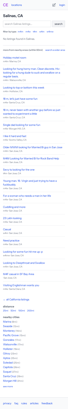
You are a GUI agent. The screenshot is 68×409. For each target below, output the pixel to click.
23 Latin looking (12, 218)
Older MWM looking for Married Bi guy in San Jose (32, 147)
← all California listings (16, 299)
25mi (5, 310)
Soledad (8, 362)
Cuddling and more (14, 207)
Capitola (8, 367)
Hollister (8, 349)
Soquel (7, 371)
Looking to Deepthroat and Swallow (24, 263)
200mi (30, 310)
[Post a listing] (54, 5)
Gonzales (8, 340)
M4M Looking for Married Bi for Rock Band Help (31, 158)
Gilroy (6, 353)
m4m (20, 31)
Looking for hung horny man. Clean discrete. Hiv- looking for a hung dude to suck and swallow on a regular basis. (31, 72)
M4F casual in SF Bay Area (18, 274)
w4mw (50, 31)
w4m (41, 31)
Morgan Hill (9, 380)
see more (8, 386)
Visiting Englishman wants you (21, 285)
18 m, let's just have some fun (20, 98)
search (59, 24)
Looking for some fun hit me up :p (23, 251)
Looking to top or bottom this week (23, 87)
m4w (28, 31)
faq (16, 403)
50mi (13, 310)
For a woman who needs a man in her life (27, 195)
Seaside (7, 326)
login (62, 5)
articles (34, 403)
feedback (47, 403)
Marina (7, 321)
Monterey (9, 330)
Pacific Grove (11, 335)
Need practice (11, 240)
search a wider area (55, 50)
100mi (21, 310)
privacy (7, 403)
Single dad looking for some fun (21, 125)
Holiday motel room (14, 57)
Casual (7, 229)
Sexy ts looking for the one (19, 169)
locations (16, 5)
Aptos (6, 358)
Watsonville (10, 344)
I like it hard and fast (14, 136)
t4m (35, 31)
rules (24, 403)
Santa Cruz (9, 376)
